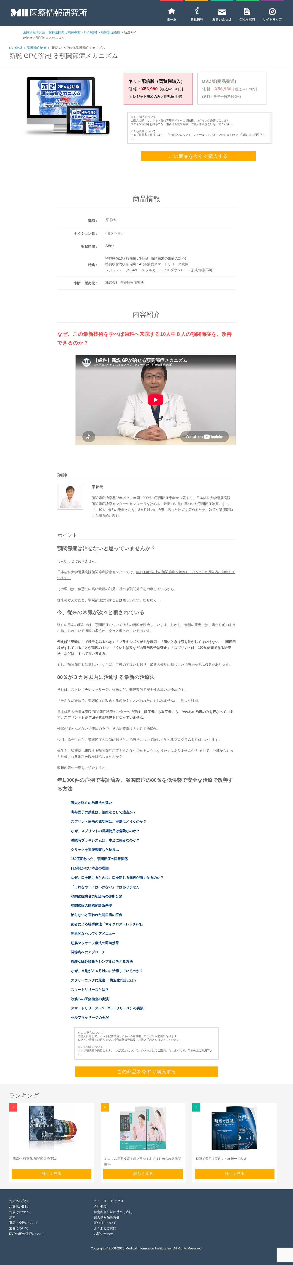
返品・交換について (23, 1223)
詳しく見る (51, 1173)
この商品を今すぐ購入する (198, 156)
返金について (18, 1228)
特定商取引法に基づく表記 (113, 1212)
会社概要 (100, 1206)
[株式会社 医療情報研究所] (49, 15)
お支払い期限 (18, 1206)
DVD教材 (15, 48)
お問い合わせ (103, 1233)
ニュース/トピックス (109, 1201)
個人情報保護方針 (106, 1217)
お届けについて (20, 1212)
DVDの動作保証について (27, 1233)
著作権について (105, 1223)
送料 (12, 1217)
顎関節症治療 (36, 48)
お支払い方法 (18, 1201)
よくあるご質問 (105, 1228)
